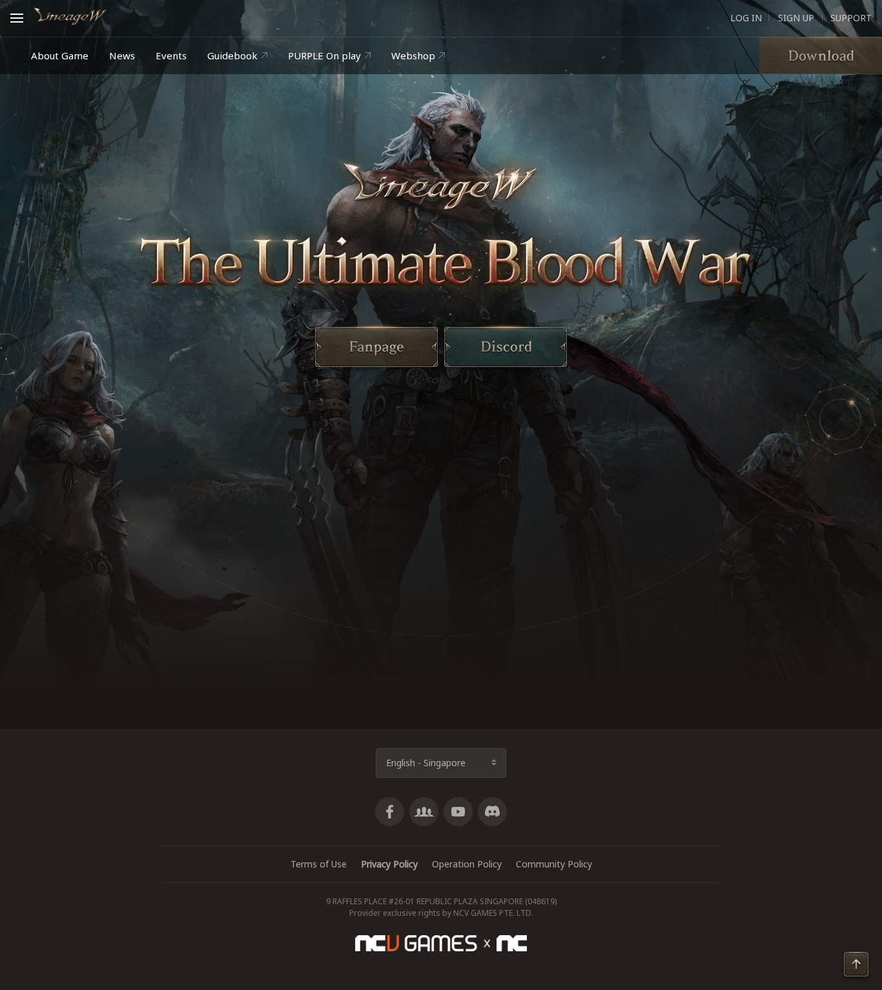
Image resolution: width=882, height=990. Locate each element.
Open (20, 16)
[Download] (820, 55)
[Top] (856, 966)
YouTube (458, 811)
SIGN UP (794, 18)
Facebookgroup (423, 811)
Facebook (389, 811)
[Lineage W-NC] (70, 16)
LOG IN (746, 18)
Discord (492, 811)
